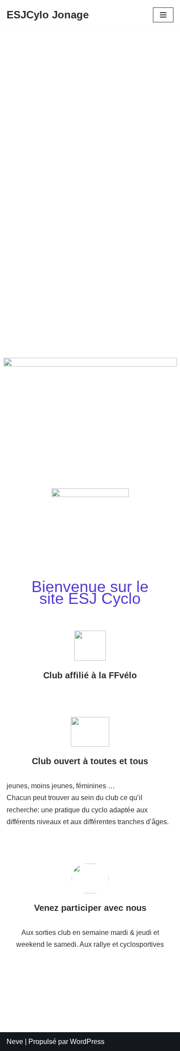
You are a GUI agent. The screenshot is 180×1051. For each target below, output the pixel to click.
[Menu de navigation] (163, 14)
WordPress (87, 1041)
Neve (15, 1041)
